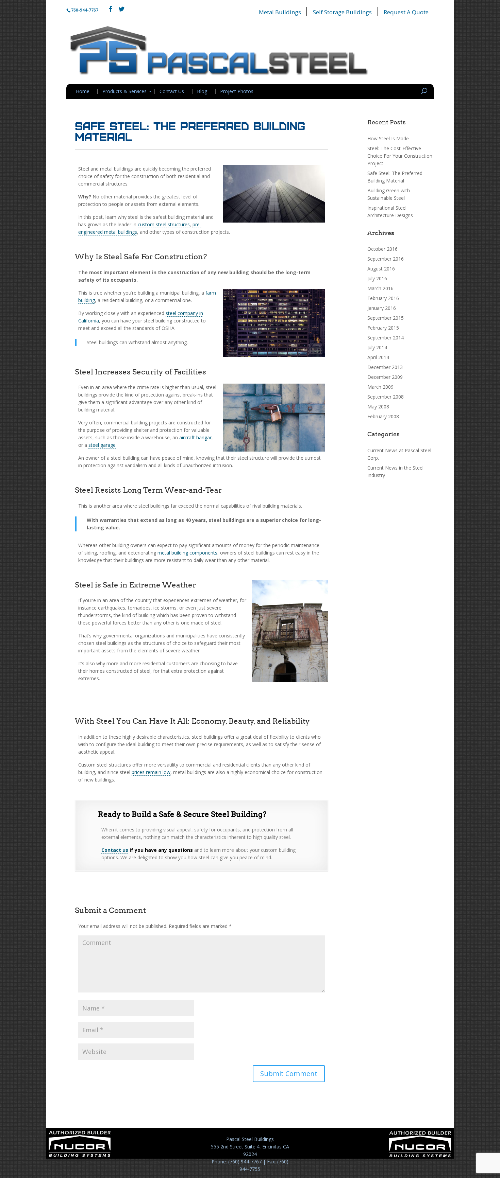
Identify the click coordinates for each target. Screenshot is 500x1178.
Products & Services (124, 91)
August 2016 (381, 268)
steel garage (102, 445)
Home (82, 91)
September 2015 (385, 318)
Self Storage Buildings (342, 12)
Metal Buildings (280, 12)
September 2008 (385, 396)
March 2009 (380, 387)
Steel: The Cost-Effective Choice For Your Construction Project (399, 155)
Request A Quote (406, 12)
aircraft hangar (195, 437)
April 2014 (378, 357)
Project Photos (236, 91)
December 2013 (385, 367)
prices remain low (151, 772)
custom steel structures (164, 224)
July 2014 (377, 347)
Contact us (114, 850)
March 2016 (380, 288)
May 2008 (378, 406)
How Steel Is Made (388, 138)
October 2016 (382, 249)
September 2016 (385, 259)
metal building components (187, 552)
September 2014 (385, 337)
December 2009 (385, 377)
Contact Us (172, 91)
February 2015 (383, 327)
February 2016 (383, 298)
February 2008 (383, 416)
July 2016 (377, 278)
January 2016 (381, 308)
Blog (202, 91)
